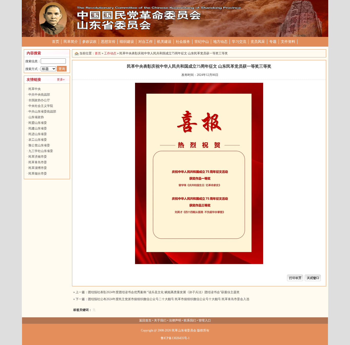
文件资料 (288, 42)
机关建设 (164, 42)
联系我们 (190, 320)
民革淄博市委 (37, 168)
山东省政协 (36, 117)
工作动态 (110, 53)
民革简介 (71, 42)
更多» (61, 79)
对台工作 (145, 42)
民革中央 (34, 89)
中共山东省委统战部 (42, 111)
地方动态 (220, 42)
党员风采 (258, 42)
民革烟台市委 (37, 173)
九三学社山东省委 (40, 151)
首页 (55, 42)
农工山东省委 (37, 139)
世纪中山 (201, 42)
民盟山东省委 (37, 123)
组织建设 (127, 42)
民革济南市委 (37, 156)
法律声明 (175, 320)
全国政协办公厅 (39, 100)
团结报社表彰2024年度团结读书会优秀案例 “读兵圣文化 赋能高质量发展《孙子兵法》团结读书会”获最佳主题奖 (164, 292)
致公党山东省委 (39, 145)
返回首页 (145, 320)
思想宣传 (108, 42)
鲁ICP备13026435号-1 (175, 338)
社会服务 (183, 42)
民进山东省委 (37, 134)
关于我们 (160, 320)
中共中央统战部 (39, 94)
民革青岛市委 (37, 162)
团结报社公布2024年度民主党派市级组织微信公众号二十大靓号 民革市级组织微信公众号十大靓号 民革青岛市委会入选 (168, 299)
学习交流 (239, 42)
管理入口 (205, 320)
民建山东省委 (37, 128)
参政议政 (89, 42)
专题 (272, 42)
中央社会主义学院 (40, 106)
